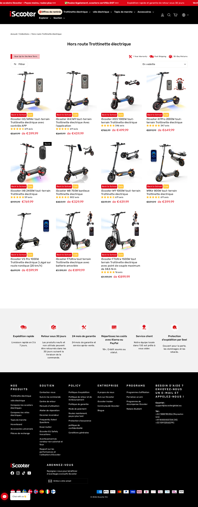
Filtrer (21, 64)
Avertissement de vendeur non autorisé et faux (51, 442)
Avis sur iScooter (106, 397)
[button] (18, 129)
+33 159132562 (163, 422)
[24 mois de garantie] (84, 327)
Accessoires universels (22, 429)
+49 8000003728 (164, 420)
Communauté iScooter (108, 406)
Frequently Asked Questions (48, 421)
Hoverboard (16, 424)
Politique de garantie (79, 404)
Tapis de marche (123, 11)
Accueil (14, 34)
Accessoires (145, 11)
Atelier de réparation (49, 410)
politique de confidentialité (76, 426)
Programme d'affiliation (138, 392)
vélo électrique (101, 11)
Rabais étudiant (134, 409)
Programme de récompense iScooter (137, 402)
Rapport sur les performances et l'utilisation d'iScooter (50, 452)
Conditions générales (79, 432)
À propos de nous (106, 392)
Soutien (58, 18)
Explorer (44, 18)
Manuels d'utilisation (49, 406)
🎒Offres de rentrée (50, 11)
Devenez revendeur (49, 415)
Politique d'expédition (79, 392)
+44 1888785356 (164, 414)
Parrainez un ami (135, 397)
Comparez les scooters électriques (22, 406)
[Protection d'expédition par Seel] (174, 327)
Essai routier (46, 427)
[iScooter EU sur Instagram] (18, 473)
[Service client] (144, 327)
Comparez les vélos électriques (20, 414)
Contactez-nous (47, 392)
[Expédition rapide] (23, 327)
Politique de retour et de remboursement (80, 398)
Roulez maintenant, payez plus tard (78, 414)
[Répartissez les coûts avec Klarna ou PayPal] (114, 327)
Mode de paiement (77, 409)
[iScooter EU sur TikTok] (23, 473)
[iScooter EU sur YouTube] (29, 473)
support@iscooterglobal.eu (169, 405)
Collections (24, 34)
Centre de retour (48, 401)
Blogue (101, 410)
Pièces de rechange (20, 433)
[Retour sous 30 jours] (53, 327)
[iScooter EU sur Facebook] (12, 473)
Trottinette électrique (75, 11)
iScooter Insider (105, 401)
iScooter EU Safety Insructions (49, 433)
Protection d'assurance (80, 421)
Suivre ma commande (50, 397)
